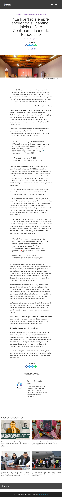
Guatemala (35, 15)
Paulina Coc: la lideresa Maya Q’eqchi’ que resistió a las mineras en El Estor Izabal (45, 442)
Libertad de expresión (31, 39)
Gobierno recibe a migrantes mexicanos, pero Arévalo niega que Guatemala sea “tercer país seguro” (46, 474)
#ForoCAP (16, 239)
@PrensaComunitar (20, 144)
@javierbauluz (30, 146)
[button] (51, 4)
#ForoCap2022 (18, 142)
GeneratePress (43, 494)
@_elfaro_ (37, 151)
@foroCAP (16, 146)
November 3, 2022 (36, 258)
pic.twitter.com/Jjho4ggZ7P (23, 153)
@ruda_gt (33, 144)
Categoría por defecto (23, 15)
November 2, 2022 (36, 160)
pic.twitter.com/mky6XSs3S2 (37, 251)
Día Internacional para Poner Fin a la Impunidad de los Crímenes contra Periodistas (30, 266)
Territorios (43, 15)
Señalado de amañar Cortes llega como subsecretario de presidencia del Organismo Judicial (15, 443)
